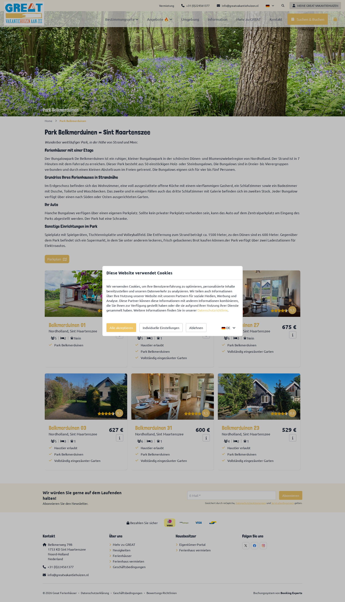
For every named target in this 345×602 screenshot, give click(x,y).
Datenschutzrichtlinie (212, 310)
